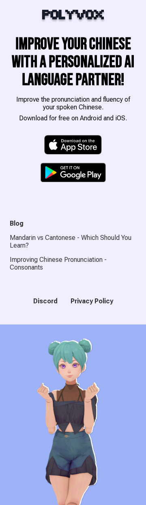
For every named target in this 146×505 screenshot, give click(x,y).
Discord (45, 301)
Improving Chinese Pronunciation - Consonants (58, 263)
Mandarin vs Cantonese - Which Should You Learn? (70, 241)
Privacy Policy (92, 301)
